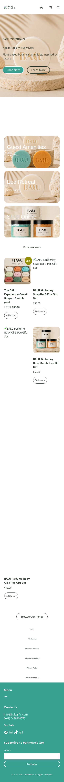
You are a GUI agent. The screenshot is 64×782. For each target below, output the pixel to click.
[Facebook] (6, 732)
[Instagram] (11, 732)
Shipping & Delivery (32, 658)
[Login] (41, 7)
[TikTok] (16, 732)
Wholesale (32, 639)
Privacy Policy (32, 668)
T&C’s (32, 629)
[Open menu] (58, 7)
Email (7, 750)
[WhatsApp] (21, 732)
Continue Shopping (32, 677)
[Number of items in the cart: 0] (50, 7)
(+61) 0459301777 (14, 718)
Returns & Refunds (32, 648)
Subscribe (32, 764)
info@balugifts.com (16, 714)
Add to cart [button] (11, 315)
